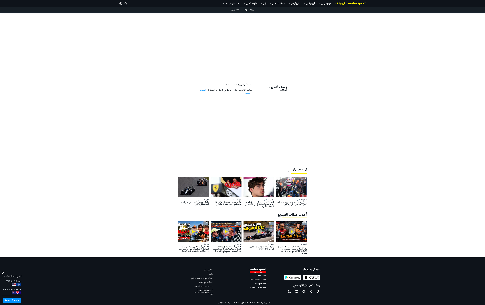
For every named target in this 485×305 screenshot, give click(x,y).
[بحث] (125, 3)
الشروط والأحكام (263, 302)
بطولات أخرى (251, 3)
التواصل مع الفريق (206, 282)
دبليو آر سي (295, 3)
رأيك (211, 274)
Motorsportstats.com (258, 288)
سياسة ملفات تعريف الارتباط (244, 302)
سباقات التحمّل (278, 3)
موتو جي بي (326, 3)
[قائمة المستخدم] (120, 3)
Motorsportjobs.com (258, 279)
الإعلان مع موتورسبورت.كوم (202, 278)
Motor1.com (261, 275)
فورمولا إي (310, 3)
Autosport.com (260, 284)
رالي (264, 3)
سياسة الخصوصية (224, 302)
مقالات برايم (235, 10)
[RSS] (289, 291)
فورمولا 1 (341, 3)
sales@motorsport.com (203, 286)
